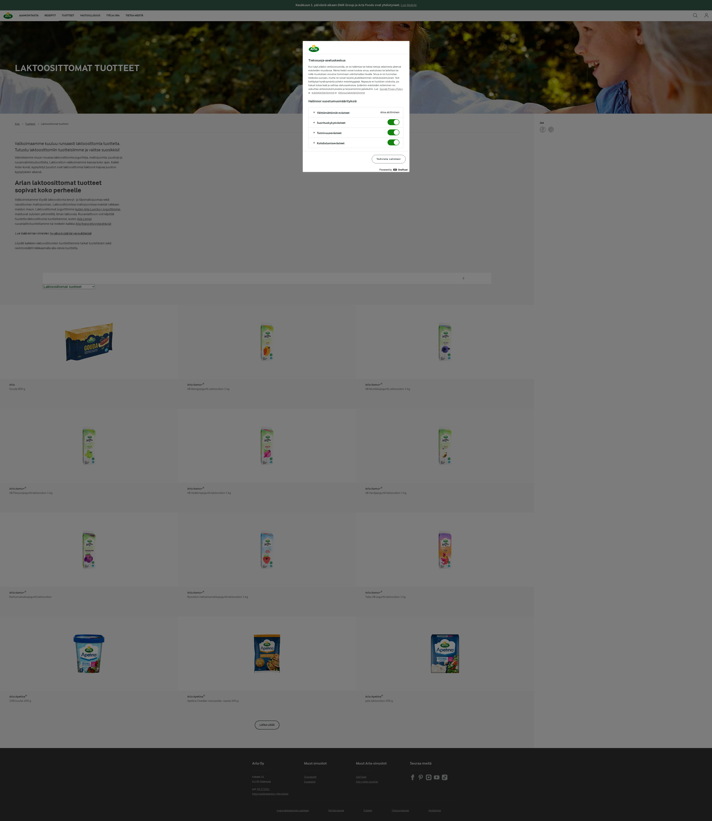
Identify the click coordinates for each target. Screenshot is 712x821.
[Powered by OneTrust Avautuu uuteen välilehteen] (393, 169)
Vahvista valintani (389, 159)
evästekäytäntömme (323, 92)
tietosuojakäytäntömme (351, 92)
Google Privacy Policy (391, 88)
